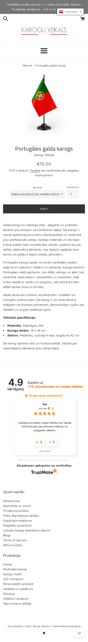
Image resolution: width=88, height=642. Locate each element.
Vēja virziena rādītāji (17, 603)
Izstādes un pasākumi (18, 588)
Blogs (7, 535)
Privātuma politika (15, 510)
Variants (37, 187)
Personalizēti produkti (18, 584)
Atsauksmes (11, 501)
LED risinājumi (13, 579)
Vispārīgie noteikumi (17, 520)
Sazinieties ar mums (17, 506)
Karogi (7, 564)
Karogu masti (12, 574)
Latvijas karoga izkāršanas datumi (26, 530)
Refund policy (12, 545)
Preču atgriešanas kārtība (20, 515)
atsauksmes (55, 387)
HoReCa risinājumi (16, 598)
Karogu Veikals (41, 626)
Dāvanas (9, 593)
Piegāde (35, 170)
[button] (26, 395)
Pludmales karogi (15, 569)
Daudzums (73, 187)
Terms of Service (14, 540)
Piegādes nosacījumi (17, 525)
